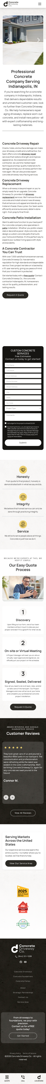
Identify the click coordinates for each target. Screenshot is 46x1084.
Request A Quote (15, 295)
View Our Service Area (21, 863)
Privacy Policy (30, 434)
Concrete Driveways (23, 971)
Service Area (23, 1002)
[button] (39, 4)
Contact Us (23, 997)
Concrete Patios (23, 981)
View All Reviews (23, 813)
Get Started (23, 1035)
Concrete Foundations (23, 976)
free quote (29, 275)
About (23, 988)
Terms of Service (29, 1053)
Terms (9, 436)
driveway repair (29, 154)
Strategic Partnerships (23, 992)
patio (4, 228)
